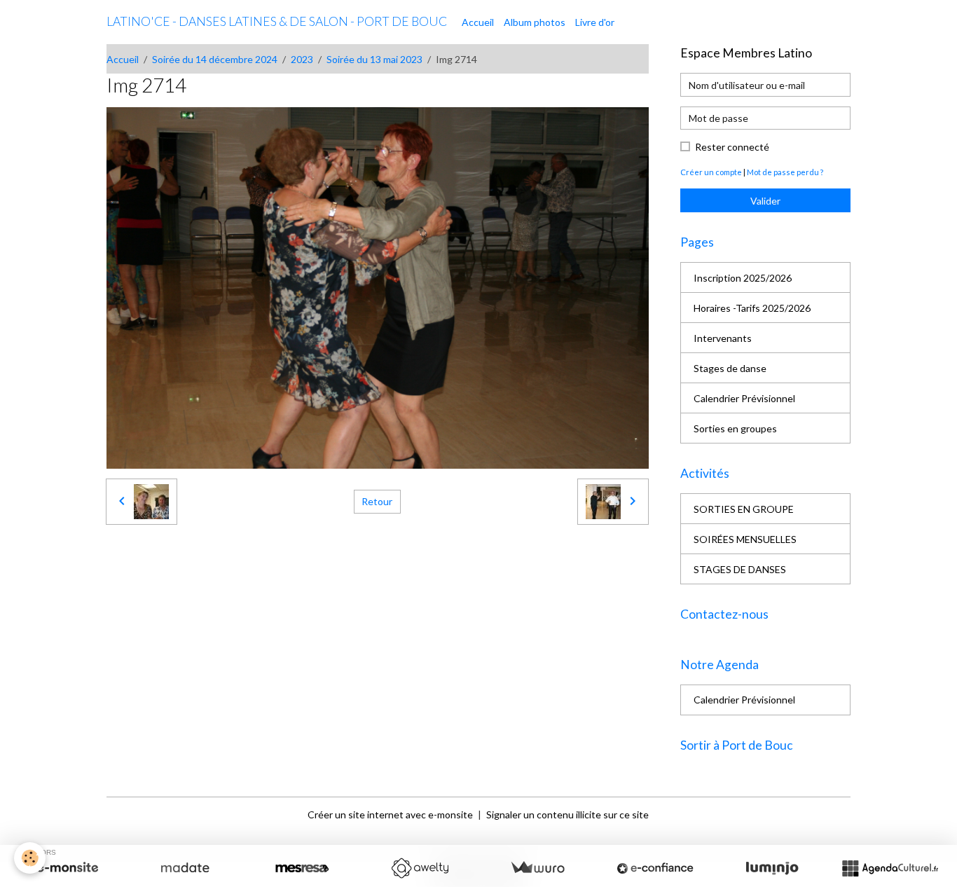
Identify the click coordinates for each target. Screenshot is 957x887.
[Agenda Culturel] (889, 868)
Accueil (478, 22)
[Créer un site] (67, 868)
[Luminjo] (772, 868)
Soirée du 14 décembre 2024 (214, 59)
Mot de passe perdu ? (785, 172)
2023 (302, 59)
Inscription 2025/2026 (743, 278)
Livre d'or (594, 22)
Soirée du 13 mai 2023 (374, 59)
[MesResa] (301, 868)
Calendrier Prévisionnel (744, 398)
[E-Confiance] (655, 868)
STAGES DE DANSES (740, 569)
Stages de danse (730, 368)
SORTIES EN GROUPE (744, 509)
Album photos (534, 22)
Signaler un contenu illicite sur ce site (567, 814)
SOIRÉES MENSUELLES (745, 539)
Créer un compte (711, 172)
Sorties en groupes (735, 428)
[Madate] (184, 868)
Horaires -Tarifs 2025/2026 (752, 308)
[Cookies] (30, 858)
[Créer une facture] (537, 868)
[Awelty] (419, 868)
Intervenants (723, 338)
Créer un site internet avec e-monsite (390, 814)
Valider (765, 201)
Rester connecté (732, 147)
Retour (377, 501)
